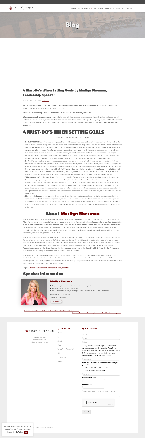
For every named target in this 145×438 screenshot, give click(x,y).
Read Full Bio (56, 301)
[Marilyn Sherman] (34, 292)
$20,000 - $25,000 (64, 294)
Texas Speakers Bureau (39, 340)
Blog (59, 345)
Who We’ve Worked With (104, 8)
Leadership (45, 101)
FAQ (59, 353)
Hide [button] (26, 432)
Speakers (61, 337)
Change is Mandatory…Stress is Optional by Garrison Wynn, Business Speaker (96, 313)
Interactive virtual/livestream (95, 370)
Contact (129, 8)
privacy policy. (106, 355)
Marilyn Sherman (80, 213)
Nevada (63, 297)
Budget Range (88, 384)
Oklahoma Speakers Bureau (39, 342)
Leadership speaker (50, 267)
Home (73, 8)
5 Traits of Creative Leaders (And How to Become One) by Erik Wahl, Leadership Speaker (51, 311)
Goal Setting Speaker (34, 267)
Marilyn (61, 281)
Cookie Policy (17, 432)
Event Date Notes (89, 378)
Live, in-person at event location (96, 367)
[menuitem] (73, 8)
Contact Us (61, 361)
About (60, 341)
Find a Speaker (84, 8)
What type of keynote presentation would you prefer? (100, 364)
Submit (134, 8)
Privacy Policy (62, 357)
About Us (120, 8)
